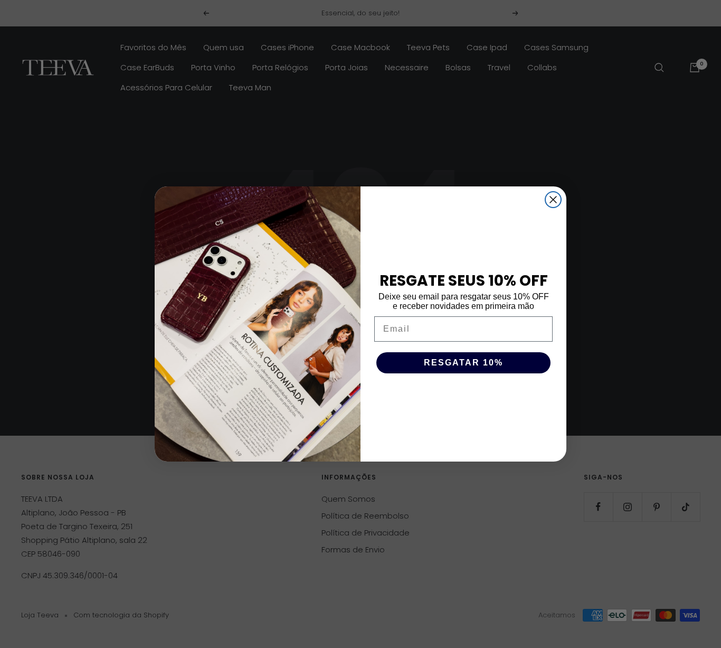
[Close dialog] (553, 200)
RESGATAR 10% (463, 362)
